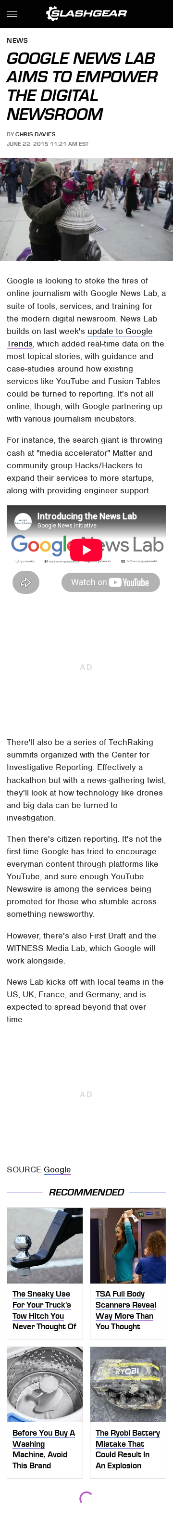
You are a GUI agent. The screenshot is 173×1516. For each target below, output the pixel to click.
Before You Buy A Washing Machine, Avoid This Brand (43, 1449)
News (17, 41)
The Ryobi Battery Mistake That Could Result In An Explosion (128, 1449)
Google (57, 1169)
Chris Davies (35, 134)
